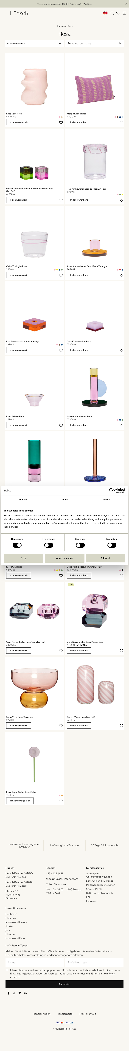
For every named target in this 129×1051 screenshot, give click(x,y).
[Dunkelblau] (120, 117)
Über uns (11, 918)
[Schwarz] (122, 570)
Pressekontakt (87, 1013)
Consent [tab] (22, 499)
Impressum (92, 901)
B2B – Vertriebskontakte (100, 892)
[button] (34, 43)
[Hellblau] (122, 117)
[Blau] (59, 270)
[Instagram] (14, 993)
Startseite (61, 26)
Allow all (105, 558)
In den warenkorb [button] (19, 122)
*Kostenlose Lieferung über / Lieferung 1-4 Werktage (64, 4)
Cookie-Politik (94, 888)
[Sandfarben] (62, 117)
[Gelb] (122, 194)
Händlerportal (65, 1013)
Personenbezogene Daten (100, 884)
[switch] (48, 545)
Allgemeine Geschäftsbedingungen (99, 875)
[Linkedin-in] (25, 993)
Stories (9, 926)
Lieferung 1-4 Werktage (64, 845)
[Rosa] (59, 117)
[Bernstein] (59, 570)
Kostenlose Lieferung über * (24, 845)
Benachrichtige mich (20, 800)
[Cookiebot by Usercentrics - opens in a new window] (111, 490)
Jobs (8, 930)
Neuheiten (11, 913)
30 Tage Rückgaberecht (105, 845)
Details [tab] (64, 499)
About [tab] (106, 499)
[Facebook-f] (8, 993)
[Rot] (120, 270)
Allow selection (64, 558)
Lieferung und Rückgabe (99, 880)
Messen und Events (16, 922)
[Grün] (120, 194)
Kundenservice (95, 867)
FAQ (88, 897)
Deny (23, 558)
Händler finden (41, 1013)
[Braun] (117, 117)
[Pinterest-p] (19, 993)
